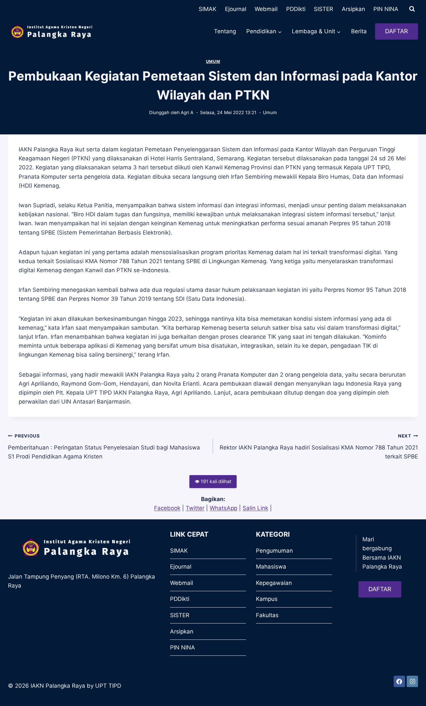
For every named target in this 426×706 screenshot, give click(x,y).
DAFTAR (396, 31)
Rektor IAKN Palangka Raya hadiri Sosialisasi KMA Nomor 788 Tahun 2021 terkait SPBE (319, 446)
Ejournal (235, 9)
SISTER (323, 9)
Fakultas (267, 615)
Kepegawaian (274, 583)
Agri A (187, 112)
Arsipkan (353, 9)
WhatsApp (223, 508)
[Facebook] (399, 681)
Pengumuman (274, 550)
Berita (359, 31)
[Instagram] (412, 681)
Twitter (195, 508)
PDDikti (296, 9)
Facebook (167, 508)
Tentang (225, 31)
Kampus (267, 599)
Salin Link (255, 508)
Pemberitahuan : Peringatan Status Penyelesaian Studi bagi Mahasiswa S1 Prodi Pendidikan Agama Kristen (104, 446)
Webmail (266, 9)
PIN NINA (385, 9)
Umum (213, 61)
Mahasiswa (271, 566)
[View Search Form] (412, 9)
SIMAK (207, 9)
